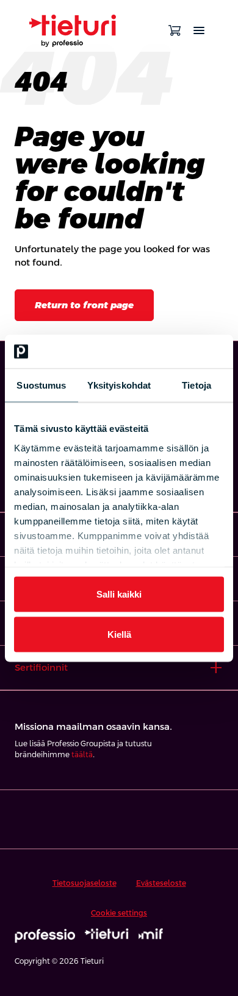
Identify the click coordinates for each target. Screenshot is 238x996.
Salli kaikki (119, 594)
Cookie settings (119, 913)
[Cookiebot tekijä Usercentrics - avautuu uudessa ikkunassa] (171, 351)
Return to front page (84, 305)
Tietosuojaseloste (84, 883)
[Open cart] (174, 30)
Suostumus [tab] (41, 385)
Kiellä (119, 634)
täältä (82, 755)
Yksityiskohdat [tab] (119, 385)
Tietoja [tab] (196, 385)
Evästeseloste (161, 883)
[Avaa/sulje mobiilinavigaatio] (199, 30)
